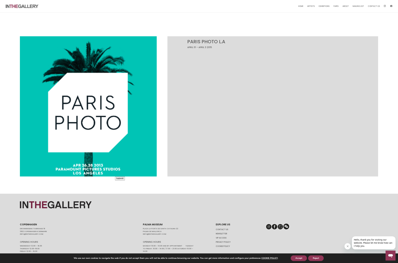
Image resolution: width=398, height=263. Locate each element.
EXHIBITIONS (324, 6)
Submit (120, 178)
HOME (300, 6)
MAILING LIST (358, 6)
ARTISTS (311, 6)
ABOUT (345, 6)
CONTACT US (374, 6)
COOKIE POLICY (269, 258)
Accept (298, 258)
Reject (316, 258)
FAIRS (336, 6)
